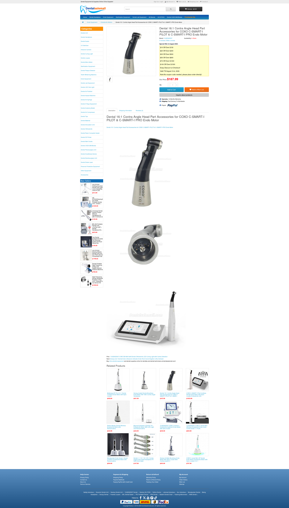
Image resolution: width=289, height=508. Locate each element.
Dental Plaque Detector (88, 70)
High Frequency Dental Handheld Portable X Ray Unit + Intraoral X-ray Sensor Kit (97, 280)
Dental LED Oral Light (87, 87)
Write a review (170, 40)
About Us (83, 482)
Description (111, 110)
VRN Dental (153, 494)
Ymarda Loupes (115, 494)
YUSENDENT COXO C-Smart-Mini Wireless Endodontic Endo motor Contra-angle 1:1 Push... (196, 427)
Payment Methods (118, 480)
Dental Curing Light (87, 54)
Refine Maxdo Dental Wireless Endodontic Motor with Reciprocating (116, 427)
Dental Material (85, 120)
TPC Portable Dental (141, 494)
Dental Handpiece (95, 17)
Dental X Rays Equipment (89, 104)
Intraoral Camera (86, 50)
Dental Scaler (85, 41)
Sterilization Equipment (123, 17)
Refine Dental (157, 492)
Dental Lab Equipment (139, 17)
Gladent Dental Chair (166, 494)
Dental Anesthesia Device (89, 154)
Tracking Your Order (152, 482)
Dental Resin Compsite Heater (90, 133)
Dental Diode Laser (87, 162)
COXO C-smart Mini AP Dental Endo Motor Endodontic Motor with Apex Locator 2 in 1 (196, 459)
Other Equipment (86, 171)
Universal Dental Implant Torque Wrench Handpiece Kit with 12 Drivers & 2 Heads (97, 214)
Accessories (84, 175)
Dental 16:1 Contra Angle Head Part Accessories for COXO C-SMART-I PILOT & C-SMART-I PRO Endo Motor (140, 127)
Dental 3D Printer (86, 137)
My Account (182, 477)
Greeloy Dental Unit (117, 492)
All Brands (152, 17)
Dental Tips (84, 116)
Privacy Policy (84, 477)
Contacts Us (190, 17)
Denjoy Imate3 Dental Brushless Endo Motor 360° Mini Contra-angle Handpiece (144, 394)
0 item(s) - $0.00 (192, 9)
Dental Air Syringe (86, 100)
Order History (183, 480)
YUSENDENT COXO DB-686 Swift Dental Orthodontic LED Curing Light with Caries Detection (139, 356)
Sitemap (181, 484)
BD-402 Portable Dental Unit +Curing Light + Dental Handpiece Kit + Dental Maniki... (97, 227)
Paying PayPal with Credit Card (123, 482)
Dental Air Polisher (86, 91)
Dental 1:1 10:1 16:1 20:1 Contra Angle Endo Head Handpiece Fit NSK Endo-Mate (144, 459)
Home (85, 17)
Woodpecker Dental (194, 492)
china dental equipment (116, 361)
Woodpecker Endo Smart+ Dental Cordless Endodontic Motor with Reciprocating (117, 459)
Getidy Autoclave (88, 492)
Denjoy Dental (103, 494)
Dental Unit (84, 33)
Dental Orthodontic (86, 129)
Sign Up (156, 1)
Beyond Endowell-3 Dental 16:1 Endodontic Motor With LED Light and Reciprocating (144, 427)
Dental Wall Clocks (86, 141)
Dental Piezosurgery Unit (88, 150)
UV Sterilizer (85, 45)
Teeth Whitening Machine (88, 75)
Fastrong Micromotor (181, 494)
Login (161, 1)
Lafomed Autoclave (169, 492)
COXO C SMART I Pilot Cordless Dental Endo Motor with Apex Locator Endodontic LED (196, 394)
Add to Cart (171, 89)
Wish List (182, 482)
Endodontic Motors (106, 22)
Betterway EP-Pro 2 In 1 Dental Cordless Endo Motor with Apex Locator (116, 394)
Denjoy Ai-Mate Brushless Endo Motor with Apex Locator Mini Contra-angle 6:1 (169, 459)
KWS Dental (193, 494)
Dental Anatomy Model (88, 108)
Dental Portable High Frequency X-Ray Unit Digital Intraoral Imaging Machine (97, 267)
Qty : (160, 85)
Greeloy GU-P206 (145, 492)
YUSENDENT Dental (131, 492)
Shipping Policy (118, 477)
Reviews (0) (139, 110)
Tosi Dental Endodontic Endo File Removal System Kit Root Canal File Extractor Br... (97, 241)
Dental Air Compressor (88, 112)
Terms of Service (85, 484)
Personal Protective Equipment (90, 166)
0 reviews (162, 40)
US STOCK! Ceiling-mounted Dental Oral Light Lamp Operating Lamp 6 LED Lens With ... (97, 188)
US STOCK (161, 17)
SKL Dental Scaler (127, 494)
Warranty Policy (151, 477)
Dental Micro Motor (86, 62)
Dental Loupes (85, 58)
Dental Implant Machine (88, 95)
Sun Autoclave (181, 492)
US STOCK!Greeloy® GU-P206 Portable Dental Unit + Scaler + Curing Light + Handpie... (97, 202)
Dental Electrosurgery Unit (89, 158)
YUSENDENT (168, 38)
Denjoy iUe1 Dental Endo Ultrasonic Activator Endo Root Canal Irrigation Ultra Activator (137, 359)
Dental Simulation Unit (88, 125)
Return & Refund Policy (153, 480)
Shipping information (125, 110)
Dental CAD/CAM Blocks (174, 17)
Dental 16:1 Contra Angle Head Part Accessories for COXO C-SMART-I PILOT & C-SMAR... (169, 394)
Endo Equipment (108, 17)
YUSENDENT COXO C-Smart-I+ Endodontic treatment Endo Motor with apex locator (170, 427)
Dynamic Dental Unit (102, 492)
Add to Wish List (198, 89)
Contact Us (83, 480)
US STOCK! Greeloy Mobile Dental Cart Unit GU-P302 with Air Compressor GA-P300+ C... (97, 254)
